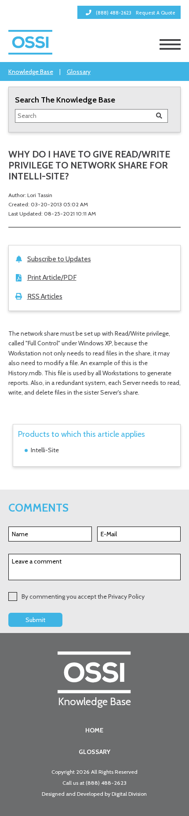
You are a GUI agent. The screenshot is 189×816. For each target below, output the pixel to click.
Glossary (79, 72)
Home (94, 730)
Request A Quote (155, 13)
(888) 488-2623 (106, 782)
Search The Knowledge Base (65, 100)
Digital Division (129, 793)
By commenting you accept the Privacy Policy (83, 596)
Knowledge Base (30, 72)
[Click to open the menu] (170, 44)
